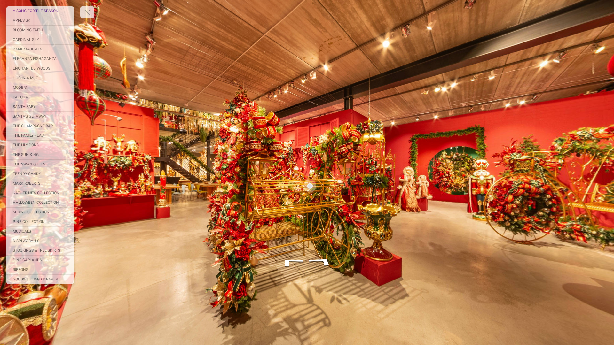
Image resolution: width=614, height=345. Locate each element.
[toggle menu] (87, 12)
